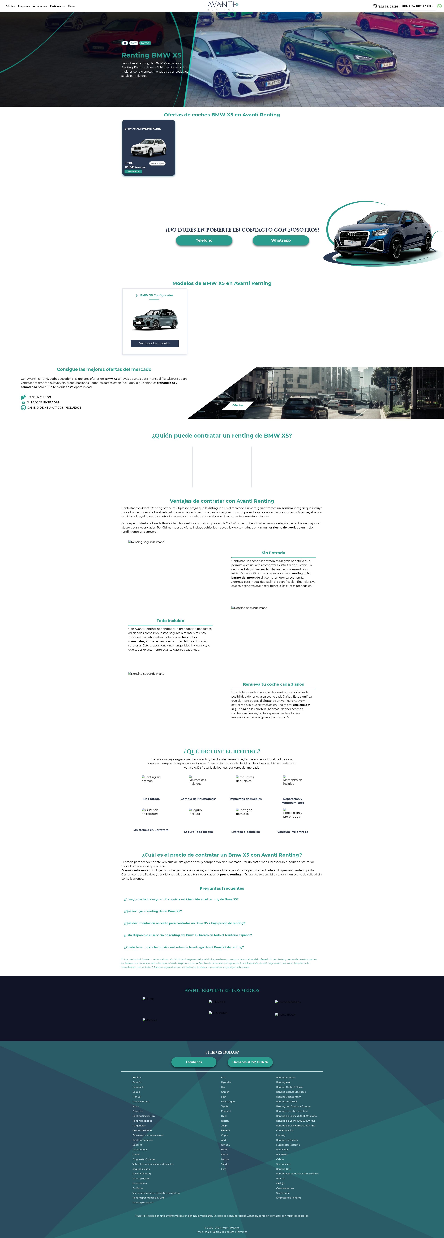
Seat (223, 1096)
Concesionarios (284, 1130)
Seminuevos (283, 1164)
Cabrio (280, 1159)
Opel (224, 1115)
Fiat (223, 1077)
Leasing (280, 1135)
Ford (223, 1168)
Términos (241, 1232)
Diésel (136, 1154)
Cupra (224, 1135)
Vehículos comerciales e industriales (153, 1164)
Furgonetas (139, 1125)
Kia (223, 1087)
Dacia (224, 1154)
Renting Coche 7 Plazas (289, 1087)
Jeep (224, 1125)
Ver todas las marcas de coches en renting (156, 1193)
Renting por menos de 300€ (148, 1197)
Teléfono (204, 240)
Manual (137, 1096)
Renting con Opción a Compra (293, 1106)
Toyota (224, 1106)
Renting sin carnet (143, 1202)
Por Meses (282, 1154)
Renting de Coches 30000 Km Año (295, 1120)
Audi (224, 1140)
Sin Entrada (283, 1193)
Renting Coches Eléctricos (291, 1091)
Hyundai (226, 1082)
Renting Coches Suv (144, 1115)
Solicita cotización (418, 6)
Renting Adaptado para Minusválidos (297, 1173)
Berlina (137, 1077)
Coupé (136, 1091)
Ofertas (10, 6)
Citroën (225, 1091)
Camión (137, 1082)
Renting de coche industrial (292, 1111)
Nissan (225, 1120)
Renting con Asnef (286, 1101)
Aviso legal (203, 1232)
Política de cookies (223, 1232)
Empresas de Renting (288, 1197)
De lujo (280, 1183)
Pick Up (280, 1178)
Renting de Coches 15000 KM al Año (296, 1115)
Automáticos (140, 1183)
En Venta (138, 1188)
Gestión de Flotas (142, 1130)
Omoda (225, 1144)
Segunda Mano (141, 1168)
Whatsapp (281, 240)
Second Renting (142, 1173)
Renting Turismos (142, 1140)
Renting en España (287, 1140)
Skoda (224, 1164)
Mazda (225, 1159)
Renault (225, 1130)
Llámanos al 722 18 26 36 (250, 1062)
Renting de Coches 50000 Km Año (295, 1125)
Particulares (57, 6)
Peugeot (226, 1111)
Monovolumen (141, 1101)
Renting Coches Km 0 (288, 1096)
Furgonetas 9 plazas (144, 1159)
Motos (71, 6)
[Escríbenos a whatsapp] (439, 6)
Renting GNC (283, 1168)
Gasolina (137, 1144)
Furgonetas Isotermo (288, 1144)
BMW (133, 43)
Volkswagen (228, 1101)
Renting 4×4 (283, 1082)
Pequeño (138, 1111)
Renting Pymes (141, 1178)
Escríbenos (194, 1062)
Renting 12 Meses (286, 1077)
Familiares (282, 1149)
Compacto (138, 1087)
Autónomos (40, 6)
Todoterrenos (140, 1149)
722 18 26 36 (387, 6)
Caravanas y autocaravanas (148, 1135)
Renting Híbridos (142, 1120)
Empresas (24, 6)
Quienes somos (285, 1188)
